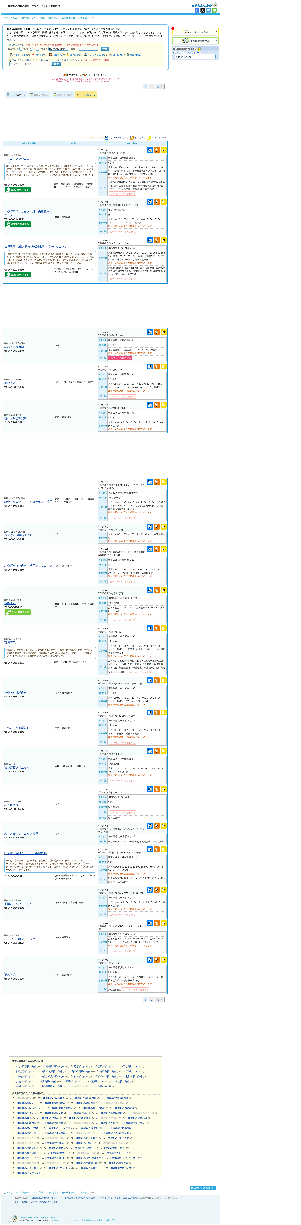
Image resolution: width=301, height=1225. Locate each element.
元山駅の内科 (51, 1081)
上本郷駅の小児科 (26, 1113)
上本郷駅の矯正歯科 (116, 1148)
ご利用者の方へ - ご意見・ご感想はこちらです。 (37, 1202)
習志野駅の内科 (133, 1066)
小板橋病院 (11, 805)
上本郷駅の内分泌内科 (94, 1108)
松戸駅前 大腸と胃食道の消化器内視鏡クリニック (35, 246)
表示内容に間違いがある (109, 1198)
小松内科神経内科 (15, 692)
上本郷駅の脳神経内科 (55, 1103)
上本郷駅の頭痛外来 (119, 1163)
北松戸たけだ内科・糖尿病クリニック (28, 565)
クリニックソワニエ (17, 158)
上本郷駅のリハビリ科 (28, 1128)
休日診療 (39, 54)
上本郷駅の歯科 (57, 1148)
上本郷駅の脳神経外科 (92, 1128)
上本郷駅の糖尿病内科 (62, 1108)
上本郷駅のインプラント (29, 1173)
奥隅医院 (10, 383)
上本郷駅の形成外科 (27, 1133)
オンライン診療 (96, 54)
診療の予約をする (20, 189)
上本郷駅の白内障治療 (121, 1168)
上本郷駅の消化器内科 (86, 1098)
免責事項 (55, 1220)
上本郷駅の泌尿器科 (138, 1118)
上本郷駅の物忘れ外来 (60, 1168)
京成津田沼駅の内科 (28, 1066)
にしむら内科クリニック (19, 939)
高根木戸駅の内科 (54, 1071)
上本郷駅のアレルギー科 (29, 1108)
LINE (214, 10)
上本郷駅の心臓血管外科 (118, 1133)
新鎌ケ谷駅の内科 (109, 1076)
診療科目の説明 (64, 94)
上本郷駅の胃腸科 (26, 1103)
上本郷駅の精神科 (56, 1123)
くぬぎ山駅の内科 (26, 1081)
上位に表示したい (131, 1198)
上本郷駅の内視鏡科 (125, 1108)
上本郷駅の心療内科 (27, 1123)
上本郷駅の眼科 (25, 1118)
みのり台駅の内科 (26, 1086)
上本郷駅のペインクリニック (126, 1158)
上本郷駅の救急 (60, 1153)
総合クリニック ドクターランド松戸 (28, 501)
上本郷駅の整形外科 (136, 1123)
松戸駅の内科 (106, 1086)
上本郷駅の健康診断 (57, 1158)
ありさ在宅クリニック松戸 (21, 833)
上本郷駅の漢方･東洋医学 (89, 1158)
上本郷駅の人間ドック (118, 1153)
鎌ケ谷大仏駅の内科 (56, 1076)
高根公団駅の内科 (83, 1071)
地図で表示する (41, 94)
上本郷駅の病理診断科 (28, 1148)
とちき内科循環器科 (17, 727)
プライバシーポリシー (70, 1220)
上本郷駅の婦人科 (83, 1113)
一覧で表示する (18, 94)
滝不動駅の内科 (110, 1071)
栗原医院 (10, 974)
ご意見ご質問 (110, 1220)
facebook (197, 10)
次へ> (160, 86)
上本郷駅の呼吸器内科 (54, 1098)
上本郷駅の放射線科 (57, 1143)
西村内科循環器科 (15, 418)
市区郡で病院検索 (199, 40)
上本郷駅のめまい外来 (28, 1168)
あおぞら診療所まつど (18, 535)
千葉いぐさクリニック (18, 903)
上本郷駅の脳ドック (27, 1158)
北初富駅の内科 (136, 1076)
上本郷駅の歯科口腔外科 (30, 1153)
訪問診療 (117, 54)
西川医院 (10, 642)
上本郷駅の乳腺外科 (123, 1128)
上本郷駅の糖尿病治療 (88, 1163)
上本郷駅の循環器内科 (118, 1098)
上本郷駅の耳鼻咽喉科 (112, 1113)
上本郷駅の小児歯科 (85, 1148)
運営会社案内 (87, 1220)
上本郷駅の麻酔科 (85, 1143)
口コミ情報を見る (20, 612)
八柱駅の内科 (124, 1081)
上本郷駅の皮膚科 (51, 1118)
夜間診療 (74, 54)
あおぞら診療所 (14, 346)
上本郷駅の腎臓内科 (86, 1103)
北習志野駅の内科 (26, 1071)
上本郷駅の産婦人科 (54, 1113)
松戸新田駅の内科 (54, 1086)
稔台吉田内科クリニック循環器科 (25, 853)
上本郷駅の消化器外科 (119, 1138)
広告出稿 (98, 1220)
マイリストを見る (198, 31)
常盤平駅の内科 (99, 1081)
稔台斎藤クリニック (17, 767)
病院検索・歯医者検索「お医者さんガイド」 (39, 1217)
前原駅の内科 (83, 1066)
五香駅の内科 (75, 1081)
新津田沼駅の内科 (57, 1066)
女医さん (57, 54)
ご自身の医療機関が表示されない (46, 1198)
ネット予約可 (20, 54)
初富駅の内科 (83, 1076)
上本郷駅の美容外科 (57, 1133)
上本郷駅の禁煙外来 (91, 1168)
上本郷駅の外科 (109, 1123)
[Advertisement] (85, 306)
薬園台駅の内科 (107, 1066)
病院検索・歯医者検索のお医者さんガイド (205, 4)
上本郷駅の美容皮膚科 (80, 1118)
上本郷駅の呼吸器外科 (87, 1138)
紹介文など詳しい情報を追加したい (80, 1198)
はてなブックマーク (208, 10)
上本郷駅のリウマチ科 (60, 1128)
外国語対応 (136, 54)
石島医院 (10, 603)
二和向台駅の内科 (26, 1076)
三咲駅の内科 (135, 1071)
